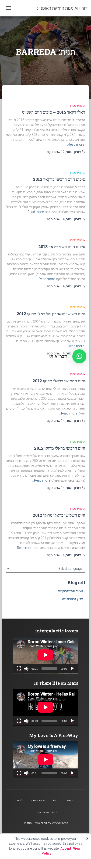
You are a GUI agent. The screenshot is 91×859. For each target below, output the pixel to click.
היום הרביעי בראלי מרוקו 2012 (59, 448)
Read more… (75, 144)
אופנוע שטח (77, 105)
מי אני (70, 800)
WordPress (60, 823)
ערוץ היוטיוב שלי (72, 599)
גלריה (20, 800)
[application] (45, 654)
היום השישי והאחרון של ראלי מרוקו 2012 (51, 313)
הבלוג (56, 800)
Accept (65, 848)
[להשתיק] (26, 668)
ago (56, 152)
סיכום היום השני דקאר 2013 (61, 246)
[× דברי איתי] (79, 356)
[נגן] (72, 668)
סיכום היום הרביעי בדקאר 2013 (59, 179)
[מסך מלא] (19, 668)
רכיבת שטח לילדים (45, 812)
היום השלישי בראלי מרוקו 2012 (59, 515)
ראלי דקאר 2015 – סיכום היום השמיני (53, 112)
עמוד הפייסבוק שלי (70, 591)
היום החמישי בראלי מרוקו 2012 (58, 381)
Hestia (27, 823)
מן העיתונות (38, 800)
